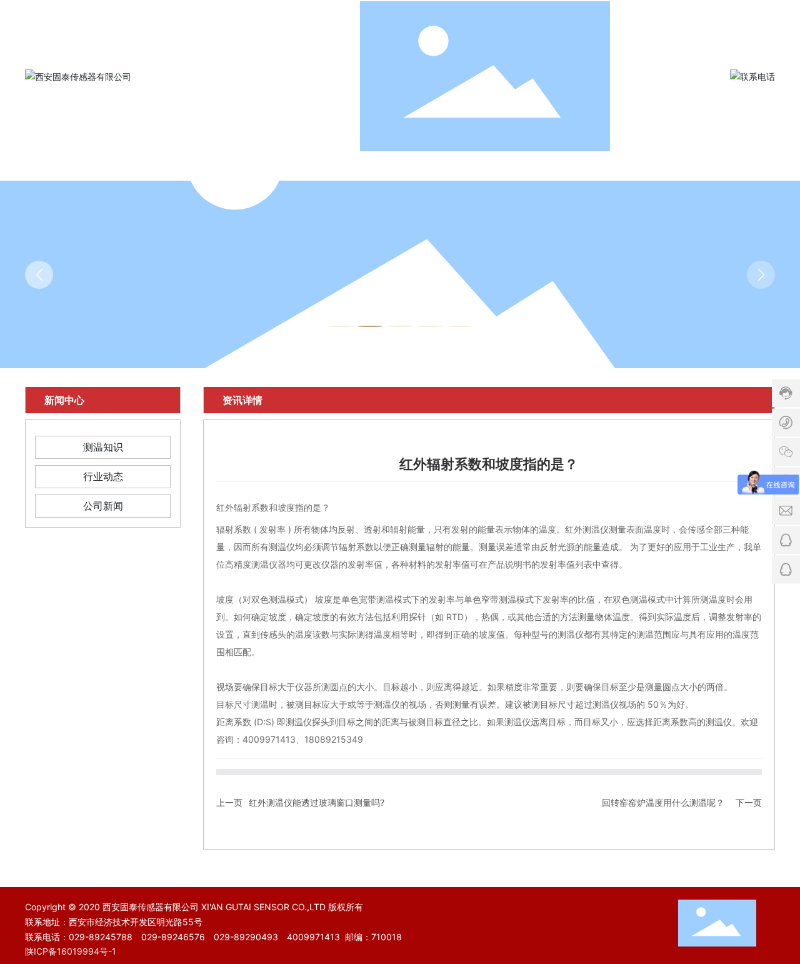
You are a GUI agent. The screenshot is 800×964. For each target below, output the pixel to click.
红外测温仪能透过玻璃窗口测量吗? (316, 802)
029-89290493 (246, 936)
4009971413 (313, 936)
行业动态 (103, 476)
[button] (340, 326)
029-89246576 (173, 936)
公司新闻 (103, 506)
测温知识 (103, 447)
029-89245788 (100, 936)
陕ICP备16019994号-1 (70, 951)
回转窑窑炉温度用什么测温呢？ (663, 802)
